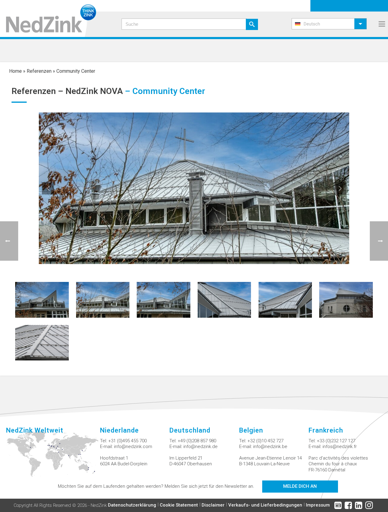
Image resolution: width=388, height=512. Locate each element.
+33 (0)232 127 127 (336, 440)
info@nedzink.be (270, 446)
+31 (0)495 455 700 (127, 440)
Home (15, 71)
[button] (329, 23)
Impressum (318, 505)
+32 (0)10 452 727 (265, 440)
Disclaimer (213, 505)
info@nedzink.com (133, 446)
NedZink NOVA (94, 91)
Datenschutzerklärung (132, 505)
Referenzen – (38, 91)
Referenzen (39, 71)
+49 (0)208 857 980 (197, 440)
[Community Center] (42, 299)
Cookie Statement (179, 505)
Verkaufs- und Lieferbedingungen (265, 505)
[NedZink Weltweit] (53, 457)
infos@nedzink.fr (340, 446)
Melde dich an (300, 486)
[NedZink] (48, 18)
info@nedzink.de (200, 446)
